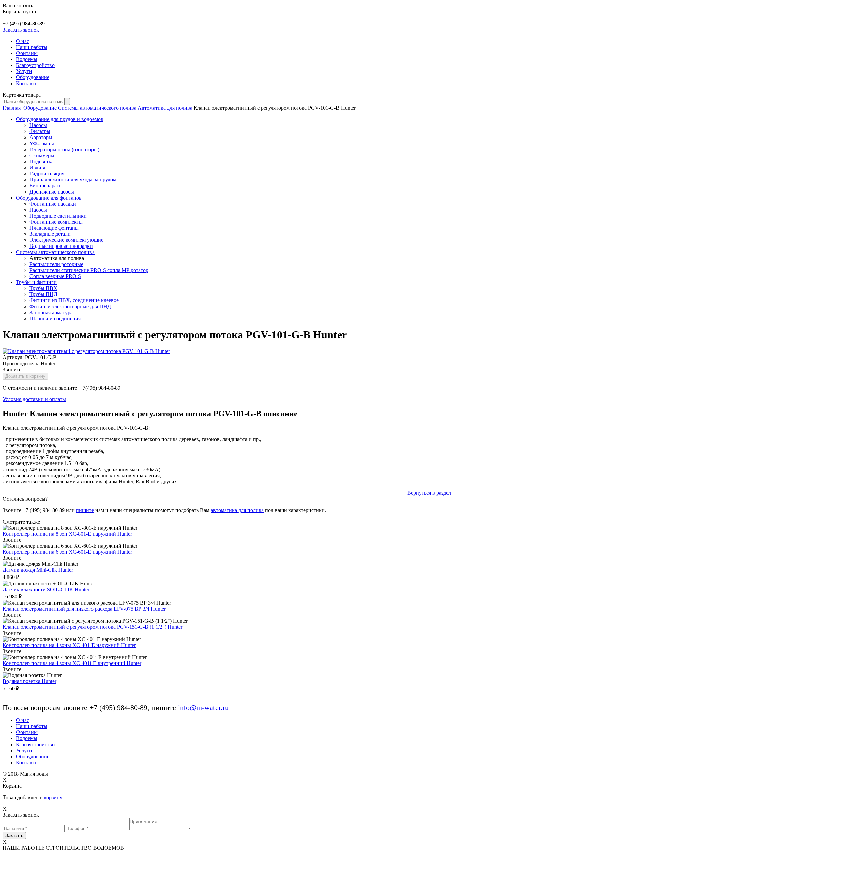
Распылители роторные (56, 264)
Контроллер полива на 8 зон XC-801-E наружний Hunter (67, 534)
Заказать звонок (21, 30)
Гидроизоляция (46, 173)
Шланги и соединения (55, 318)
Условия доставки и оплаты (34, 399)
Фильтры (39, 131)
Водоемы (26, 59)
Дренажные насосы (51, 192)
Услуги (24, 71)
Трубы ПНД (43, 294)
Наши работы (31, 47)
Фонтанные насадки (52, 204)
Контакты (27, 83)
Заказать (14, 835)
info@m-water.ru (203, 707)
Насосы (38, 125)
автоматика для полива (237, 510)
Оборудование (32, 77)
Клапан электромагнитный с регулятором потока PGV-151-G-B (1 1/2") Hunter (92, 627)
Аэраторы (40, 137)
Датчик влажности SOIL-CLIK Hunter (46, 589)
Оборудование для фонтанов (49, 198)
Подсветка (41, 161)
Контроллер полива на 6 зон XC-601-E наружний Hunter (67, 552)
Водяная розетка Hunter (29, 681)
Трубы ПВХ (43, 288)
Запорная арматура (51, 312)
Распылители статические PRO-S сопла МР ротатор (88, 270)
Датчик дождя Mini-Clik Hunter (38, 570)
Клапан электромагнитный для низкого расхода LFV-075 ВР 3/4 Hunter (84, 609)
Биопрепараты (46, 185)
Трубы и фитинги (36, 282)
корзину (53, 797)
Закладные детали (50, 234)
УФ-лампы (41, 143)
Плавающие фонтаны (54, 228)
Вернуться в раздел (429, 493)
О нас (22, 41)
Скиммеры (41, 155)
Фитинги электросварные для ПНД (70, 306)
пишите (85, 510)
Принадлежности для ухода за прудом (72, 179)
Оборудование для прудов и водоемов (59, 119)
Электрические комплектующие (66, 240)
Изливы (38, 167)
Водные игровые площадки (61, 246)
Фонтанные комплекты (56, 222)
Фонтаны (27, 53)
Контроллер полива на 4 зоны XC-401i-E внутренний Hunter (72, 663)
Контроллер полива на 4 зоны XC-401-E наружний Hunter (69, 645)
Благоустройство (35, 65)
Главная (12, 108)
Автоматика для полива (165, 108)
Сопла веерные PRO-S (55, 276)
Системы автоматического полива (97, 108)
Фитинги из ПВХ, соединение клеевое (74, 300)
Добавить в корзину (25, 376)
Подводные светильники (58, 216)
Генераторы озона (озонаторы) (64, 149)
